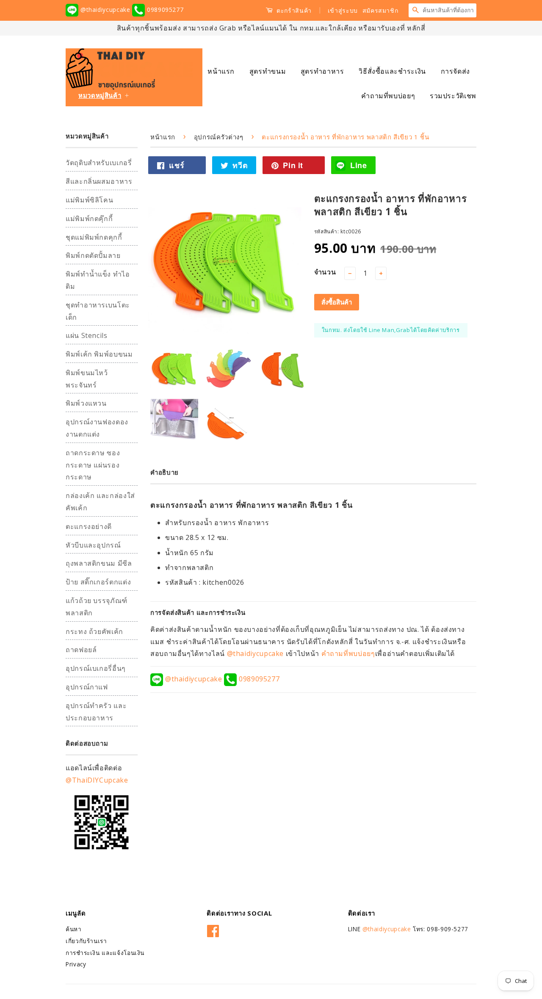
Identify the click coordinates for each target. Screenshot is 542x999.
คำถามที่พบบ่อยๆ (388, 95)
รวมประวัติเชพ (453, 95)
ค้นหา (74, 929)
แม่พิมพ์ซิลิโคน (89, 200)
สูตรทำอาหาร (322, 71)
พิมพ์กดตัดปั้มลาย (93, 255)
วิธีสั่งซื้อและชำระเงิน (392, 71)
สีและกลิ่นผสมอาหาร (99, 181)
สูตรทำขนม (267, 71)
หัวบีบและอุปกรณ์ (93, 545)
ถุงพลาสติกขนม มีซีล (99, 563)
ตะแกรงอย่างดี (89, 526)
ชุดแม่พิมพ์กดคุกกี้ (94, 237)
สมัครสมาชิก (380, 10)
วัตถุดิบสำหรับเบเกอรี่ (99, 162)
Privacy (76, 964)
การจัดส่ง (455, 71)
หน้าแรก (221, 71)
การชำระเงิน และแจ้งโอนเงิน (105, 953)
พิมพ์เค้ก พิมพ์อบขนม (99, 354)
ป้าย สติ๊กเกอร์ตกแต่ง (98, 582)
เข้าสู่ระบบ (343, 10)
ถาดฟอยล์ (81, 649)
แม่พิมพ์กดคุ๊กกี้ (89, 218)
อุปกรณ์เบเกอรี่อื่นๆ (96, 668)
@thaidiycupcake (105, 10)
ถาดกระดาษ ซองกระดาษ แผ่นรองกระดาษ (93, 465)
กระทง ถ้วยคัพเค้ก (94, 631)
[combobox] (449, 10)
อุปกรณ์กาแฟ (87, 687)
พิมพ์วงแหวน (86, 403)
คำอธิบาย (164, 472)
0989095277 (164, 10)
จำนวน (325, 272)
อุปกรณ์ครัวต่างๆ (218, 137)
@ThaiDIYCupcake (97, 780)
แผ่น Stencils (87, 335)
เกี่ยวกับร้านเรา (86, 941)
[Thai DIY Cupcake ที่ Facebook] (213, 929)
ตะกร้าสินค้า (293, 10)
